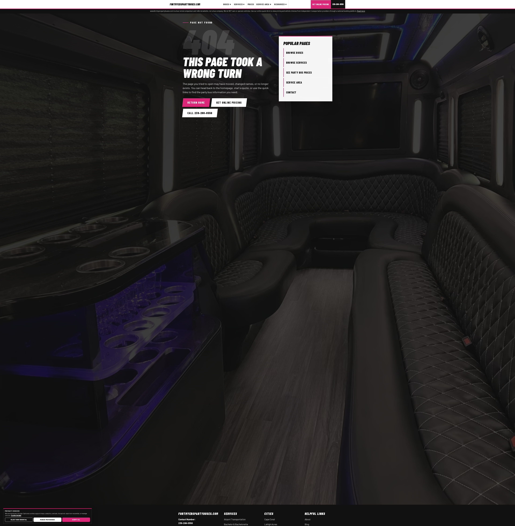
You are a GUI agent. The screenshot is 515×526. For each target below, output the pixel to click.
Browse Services (296, 62)
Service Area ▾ (263, 4)
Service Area (294, 82)
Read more (361, 11)
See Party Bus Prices (299, 72)
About (307, 519)
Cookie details (16, 515)
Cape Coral (269, 519)
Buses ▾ (227, 4)
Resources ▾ (280, 4)
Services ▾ (239, 4)
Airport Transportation (235, 519)
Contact (291, 92)
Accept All (76, 520)
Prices (251, 4)
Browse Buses (294, 52)
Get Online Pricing (320, 4)
